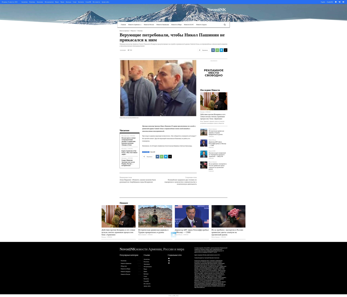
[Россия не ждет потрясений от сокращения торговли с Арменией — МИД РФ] (203, 154)
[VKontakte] (339, 2)
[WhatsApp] (217, 50)
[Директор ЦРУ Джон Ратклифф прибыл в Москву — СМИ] (203, 143)
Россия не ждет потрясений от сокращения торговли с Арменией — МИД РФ (217, 154)
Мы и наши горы (125, 135)
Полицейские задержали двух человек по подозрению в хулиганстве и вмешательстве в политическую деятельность (181, 182)
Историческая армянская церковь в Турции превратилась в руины (216, 132)
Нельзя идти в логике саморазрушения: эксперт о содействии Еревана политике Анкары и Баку (129, 141)
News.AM (152, 152)
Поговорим (124, 148)
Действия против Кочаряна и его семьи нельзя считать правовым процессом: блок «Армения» (212, 116)
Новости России (212, 140)
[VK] (213, 50)
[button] (224, 24)
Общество (133, 30)
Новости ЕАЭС (212, 151)
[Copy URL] (225, 50)
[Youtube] (343, 2)
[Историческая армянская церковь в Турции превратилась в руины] (203, 132)
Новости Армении (124, 30)
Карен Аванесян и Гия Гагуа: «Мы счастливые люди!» (129, 152)
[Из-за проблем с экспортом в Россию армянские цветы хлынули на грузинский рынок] (203, 165)
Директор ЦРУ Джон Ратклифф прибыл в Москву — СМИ (217, 143)
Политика (140, 30)
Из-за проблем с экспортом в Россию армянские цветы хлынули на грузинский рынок (227, 232)
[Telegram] (336, 2)
